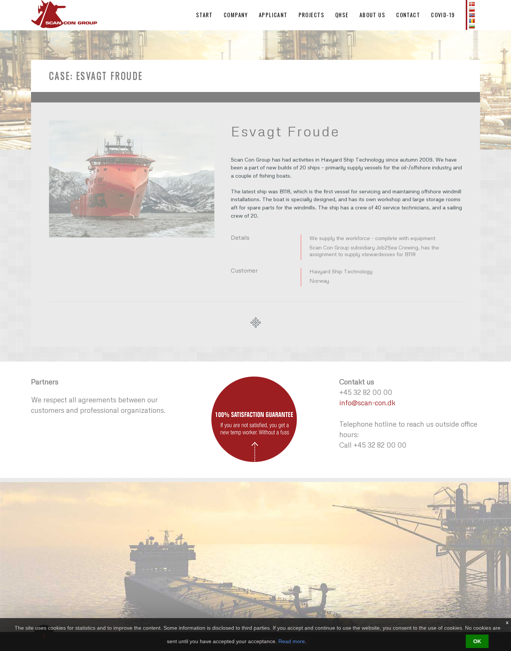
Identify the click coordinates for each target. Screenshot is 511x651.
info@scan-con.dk (367, 402)
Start (204, 15)
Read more (291, 641)
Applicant (273, 15)
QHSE (342, 15)
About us (372, 15)
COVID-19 (443, 15)
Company (236, 15)
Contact (408, 15)
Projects (312, 15)
